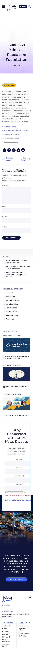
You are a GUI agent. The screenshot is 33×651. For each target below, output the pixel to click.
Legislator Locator (22, 629)
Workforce (10, 319)
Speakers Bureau (5, 645)
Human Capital (10, 126)
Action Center (24, 626)
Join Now (23, 6)
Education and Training (11, 134)
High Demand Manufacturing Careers (16, 130)
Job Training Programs (11, 138)
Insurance (5, 634)
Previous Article (9, 159)
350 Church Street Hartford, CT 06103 (15, 614)
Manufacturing (12, 304)
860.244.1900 (7, 617)
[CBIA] (11, 8)
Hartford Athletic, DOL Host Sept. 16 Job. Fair (16, 261)
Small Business (12, 315)
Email (4, 217)
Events (4, 629)
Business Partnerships (11, 142)
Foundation (6, 631)
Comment (6, 186)
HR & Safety (10, 297)
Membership (6, 637)
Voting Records (24, 633)
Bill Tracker (23, 636)
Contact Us (6, 626)
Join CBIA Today (16, 579)
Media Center (11, 308)
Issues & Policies (12, 300)
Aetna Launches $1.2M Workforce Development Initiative (16, 274)
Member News (11, 311)
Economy (9, 293)
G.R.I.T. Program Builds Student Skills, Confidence (18, 267)
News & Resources (6, 641)
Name (4, 207)
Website (5, 227)
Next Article (23, 159)
